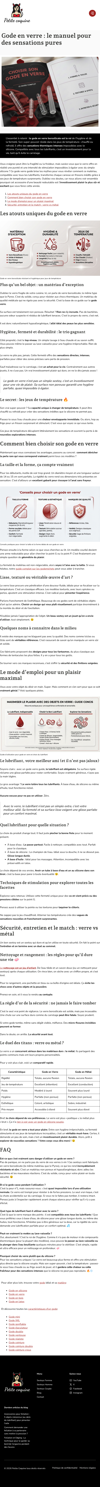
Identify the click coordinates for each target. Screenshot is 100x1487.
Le (18, 968)
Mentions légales (88, 1467)
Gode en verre (16, 1294)
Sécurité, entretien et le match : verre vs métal (33, 205)
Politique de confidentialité (64, 1467)
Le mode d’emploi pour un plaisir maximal (30, 201)
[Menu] (92, 13)
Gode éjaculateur (18, 1328)
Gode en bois (16, 1298)
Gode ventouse (17, 1335)
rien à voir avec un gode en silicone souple (40, 1122)
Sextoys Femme (44, 1380)
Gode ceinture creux (20, 1350)
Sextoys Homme (44, 1384)
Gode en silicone (18, 1290)
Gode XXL (14, 1320)
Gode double (16, 1331)
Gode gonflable (17, 1324)
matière (62, 1282)
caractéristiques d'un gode (42, 1309)
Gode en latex (16, 1301)
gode (42, 1282)
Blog (39, 1392)
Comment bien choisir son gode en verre (29, 197)
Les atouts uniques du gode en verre (27, 194)
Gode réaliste (16, 1339)
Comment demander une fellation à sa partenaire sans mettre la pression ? (16, 1430)
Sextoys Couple (44, 1388)
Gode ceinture (16, 1342)
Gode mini (14, 1317)
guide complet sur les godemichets (35, 568)
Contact (40, 1397)
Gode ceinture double (21, 1346)
